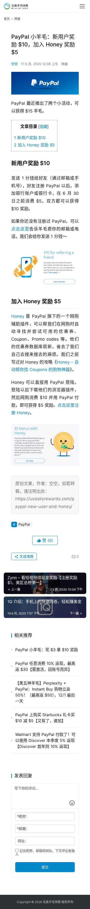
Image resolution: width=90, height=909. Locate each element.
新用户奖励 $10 (30, 137)
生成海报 (26, 556)
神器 (64, 64)
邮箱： (23, 828)
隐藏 (43, 126)
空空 (14, 64)
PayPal (24, 524)
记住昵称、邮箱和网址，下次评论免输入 (45, 852)
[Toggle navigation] (82, 6)
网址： (23, 841)
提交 (45, 867)
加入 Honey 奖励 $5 (34, 144)
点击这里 (20, 228)
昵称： (23, 816)
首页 (7, 19)
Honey (17, 316)
